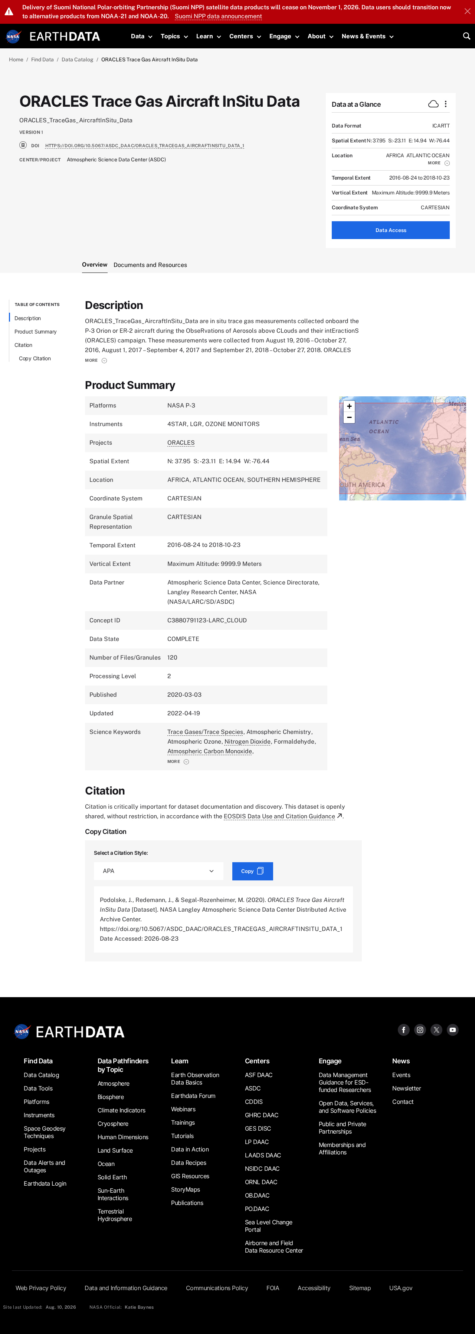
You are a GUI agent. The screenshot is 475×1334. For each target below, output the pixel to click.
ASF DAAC (259, 1075)
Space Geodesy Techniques (45, 1132)
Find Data (42, 59)
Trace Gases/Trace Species (205, 731)
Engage (280, 36)
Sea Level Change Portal (268, 1225)
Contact (403, 1101)
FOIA (272, 1288)
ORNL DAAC (261, 1182)
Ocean (106, 1163)
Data (137, 36)
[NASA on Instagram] (420, 1029)
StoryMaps (185, 1189)
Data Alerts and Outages (44, 1166)
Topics (170, 36)
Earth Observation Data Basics (195, 1078)
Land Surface (115, 1150)
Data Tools (38, 1088)
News (401, 1061)
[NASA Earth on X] (436, 1029)
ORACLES (181, 442)
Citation (23, 345)
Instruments (39, 1115)
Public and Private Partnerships (342, 1127)
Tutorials (182, 1136)
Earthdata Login (45, 1183)
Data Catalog (78, 59)
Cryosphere (113, 1123)
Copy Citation (35, 358)
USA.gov (401, 1288)
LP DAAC (257, 1142)
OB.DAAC (257, 1195)
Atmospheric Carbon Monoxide (209, 751)
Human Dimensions (123, 1137)
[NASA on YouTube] (453, 1029)
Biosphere (111, 1097)
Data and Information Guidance (126, 1288)
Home (16, 59)
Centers (241, 36)
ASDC (253, 1088)
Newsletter (406, 1088)
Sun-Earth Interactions (113, 1194)
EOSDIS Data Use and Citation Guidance (279, 816)
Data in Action (190, 1149)
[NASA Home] (13, 37)
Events (401, 1075)
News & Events (364, 36)
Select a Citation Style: (121, 853)
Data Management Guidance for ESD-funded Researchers (345, 1082)
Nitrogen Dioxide (248, 741)
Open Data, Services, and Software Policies (347, 1106)
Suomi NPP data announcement (218, 16)
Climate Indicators (121, 1110)
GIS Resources (190, 1176)
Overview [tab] (95, 264)
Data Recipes (188, 1162)
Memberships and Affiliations (342, 1148)
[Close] (467, 12)
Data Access (391, 230)
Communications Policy (217, 1288)
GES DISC (258, 1128)
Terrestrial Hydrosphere (115, 1215)
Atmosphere (114, 1083)
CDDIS (254, 1101)
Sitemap (360, 1288)
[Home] (65, 36)
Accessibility (314, 1288)
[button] (439, 163)
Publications (187, 1202)
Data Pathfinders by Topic (123, 1065)
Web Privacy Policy (41, 1288)
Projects (34, 1149)
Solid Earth (112, 1177)
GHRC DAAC (262, 1115)
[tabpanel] (237, 630)
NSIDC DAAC (262, 1168)
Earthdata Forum (193, 1095)
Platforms (36, 1101)
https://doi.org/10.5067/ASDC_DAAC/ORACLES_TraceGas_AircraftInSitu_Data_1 (145, 145)
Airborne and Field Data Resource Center (274, 1246)
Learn (204, 36)
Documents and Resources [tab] (150, 264)
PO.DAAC (257, 1208)
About (316, 36)
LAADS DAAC (263, 1155)
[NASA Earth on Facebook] (404, 1029)
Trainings (183, 1122)
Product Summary (35, 331)
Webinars (183, 1109)
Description (27, 318)
